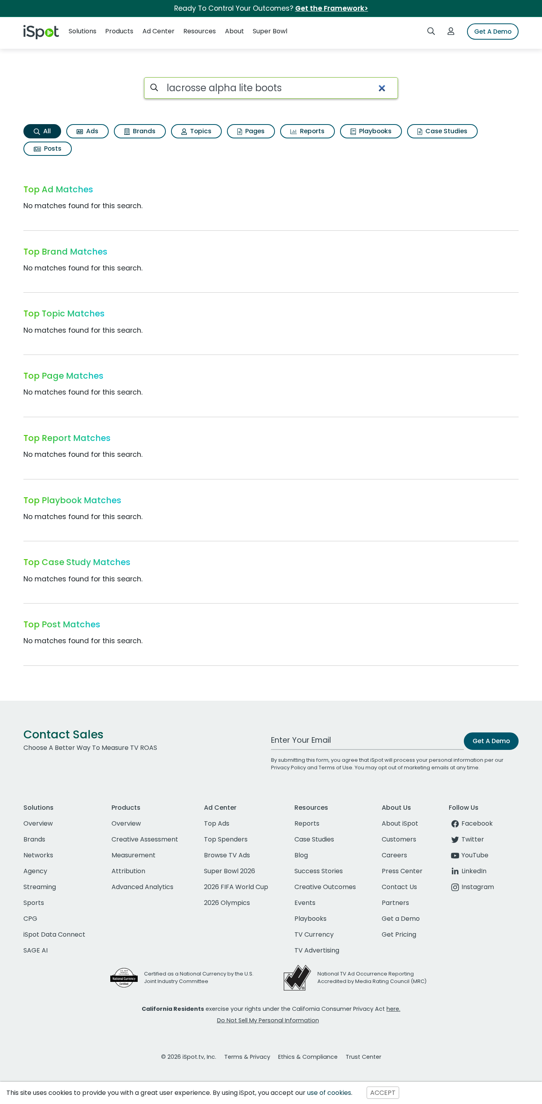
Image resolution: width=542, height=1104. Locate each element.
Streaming (39, 886)
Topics (199, 131)
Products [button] (119, 31)
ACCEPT (383, 1092)
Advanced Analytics (142, 886)
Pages (254, 131)
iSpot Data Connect (54, 934)
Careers (394, 855)
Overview (38, 823)
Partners (395, 902)
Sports (33, 902)
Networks (38, 855)
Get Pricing (399, 934)
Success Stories (318, 871)
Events (304, 902)
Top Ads (216, 823)
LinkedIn (473, 871)
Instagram (477, 886)
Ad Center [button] (158, 31)
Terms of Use (335, 767)
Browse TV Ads (227, 855)
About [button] (234, 31)
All (46, 131)
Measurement (133, 855)
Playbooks (374, 131)
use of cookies (329, 1092)
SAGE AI (35, 950)
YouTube (474, 855)
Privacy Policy (288, 767)
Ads (91, 131)
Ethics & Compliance (308, 1057)
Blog (301, 855)
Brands (143, 131)
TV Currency (314, 934)
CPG (30, 918)
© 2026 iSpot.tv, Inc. (188, 1057)
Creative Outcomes (325, 886)
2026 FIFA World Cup (236, 886)
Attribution (128, 871)
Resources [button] (199, 31)
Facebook (477, 823)
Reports (311, 131)
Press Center (402, 871)
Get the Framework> (331, 8)
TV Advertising (316, 950)
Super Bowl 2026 (229, 871)
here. (393, 1009)
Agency (35, 871)
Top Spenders (226, 839)
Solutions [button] (82, 31)
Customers (399, 839)
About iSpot (400, 823)
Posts (52, 148)
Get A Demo (492, 31)
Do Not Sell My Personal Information (268, 1020)
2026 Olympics (227, 902)
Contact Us (399, 886)
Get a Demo (401, 918)
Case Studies (445, 131)
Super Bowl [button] (270, 31)
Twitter (472, 839)
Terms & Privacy (247, 1057)
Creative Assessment (144, 839)
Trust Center (363, 1057)
